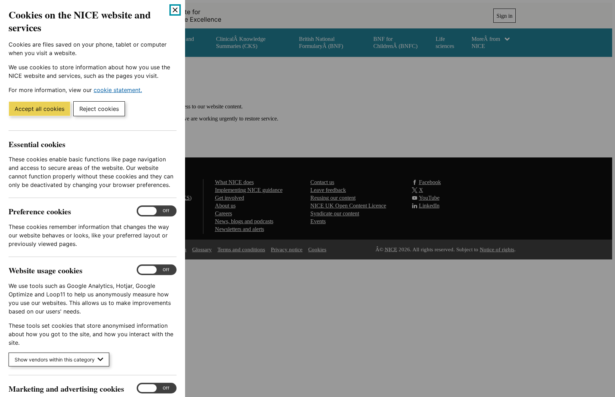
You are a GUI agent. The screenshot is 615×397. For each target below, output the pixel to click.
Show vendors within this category (55, 359)
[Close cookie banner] (175, 10)
